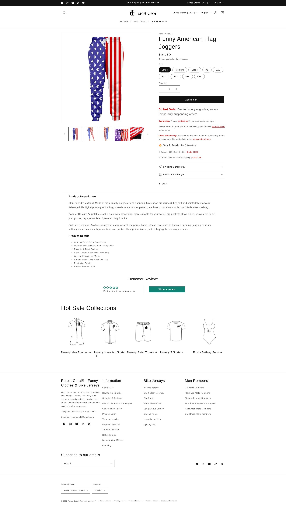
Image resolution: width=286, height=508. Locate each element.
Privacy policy (109, 414)
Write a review (166, 289)
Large (195, 70)
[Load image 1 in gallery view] (75, 134)
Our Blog (106, 445)
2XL (218, 70)
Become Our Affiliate (112, 440)
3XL (164, 76)
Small (165, 70)
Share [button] (165, 184)
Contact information (169, 501)
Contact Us (108, 387)
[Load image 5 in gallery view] (137, 134)
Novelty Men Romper (74, 352)
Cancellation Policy (112, 409)
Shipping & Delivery (112, 398)
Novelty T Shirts (170, 352)
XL (207, 70)
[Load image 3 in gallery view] (106, 134)
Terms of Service (111, 429)
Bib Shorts (149, 398)
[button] (64, 13)
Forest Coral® (74, 501)
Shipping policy (152, 501)
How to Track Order (112, 393)
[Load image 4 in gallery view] (121, 134)
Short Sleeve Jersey (154, 393)
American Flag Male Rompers (200, 403)
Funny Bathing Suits (206, 352)
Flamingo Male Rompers (197, 393)
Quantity (162, 83)
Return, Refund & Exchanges (117, 403)
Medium (179, 70)
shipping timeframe (202, 139)
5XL (187, 76)
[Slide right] (148, 134)
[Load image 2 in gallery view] (91, 134)
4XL (176, 76)
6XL (199, 76)
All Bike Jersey (151, 387)
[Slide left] (64, 134)
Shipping (163, 59)
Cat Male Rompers (194, 387)
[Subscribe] (111, 463)
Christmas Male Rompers (198, 414)
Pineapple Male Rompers (198, 398)
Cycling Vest (150, 424)
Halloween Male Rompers (198, 409)
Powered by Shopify (88, 501)
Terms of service (110, 419)
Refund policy (109, 435)
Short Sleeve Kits (152, 403)
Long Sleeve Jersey (154, 409)
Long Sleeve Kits (152, 419)
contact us (183, 121)
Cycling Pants (151, 414)
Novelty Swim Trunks (140, 352)
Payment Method (111, 424)
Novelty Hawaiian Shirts (109, 352)
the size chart (218, 127)
